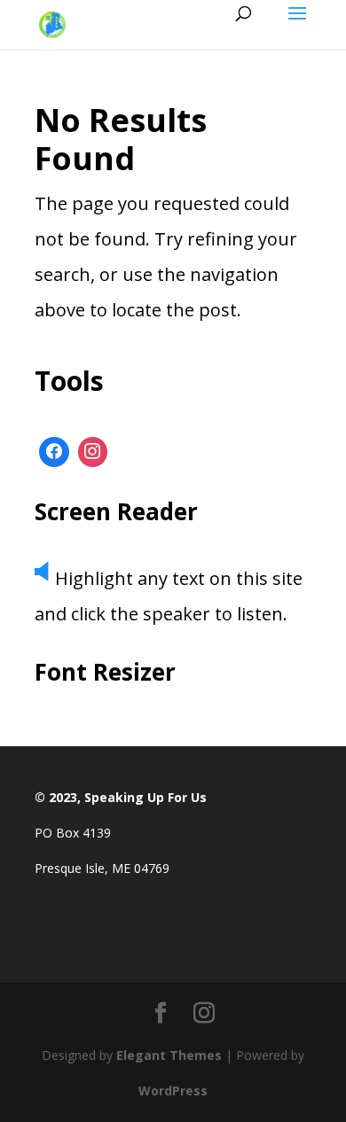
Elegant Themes (169, 1055)
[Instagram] (93, 451)
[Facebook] (54, 451)
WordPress (173, 1090)
